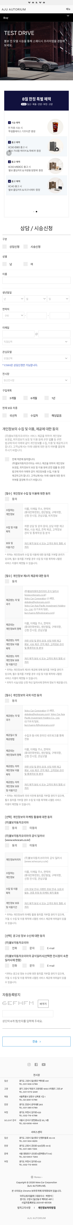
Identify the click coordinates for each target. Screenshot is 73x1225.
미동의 (33, 827)
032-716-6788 (30, 1115)
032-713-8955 (30, 1164)
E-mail (50, 948)
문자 (32, 948)
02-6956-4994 (30, 1123)
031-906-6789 (30, 1084)
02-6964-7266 (30, 1156)
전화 (14, 948)
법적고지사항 (24, 1207)
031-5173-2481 (30, 1092)
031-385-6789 (30, 1107)
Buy (5, 17)
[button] (9, 153)
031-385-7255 (30, 1149)
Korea (37, 1177)
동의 (14, 499)
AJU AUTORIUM (14, 9)
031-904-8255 (30, 1141)
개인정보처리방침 (47, 1207)
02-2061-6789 (30, 1099)
